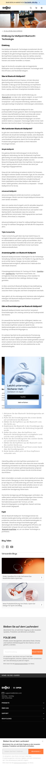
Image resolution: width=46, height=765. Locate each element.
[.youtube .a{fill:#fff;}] (11, 547)
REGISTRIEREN (37, 652)
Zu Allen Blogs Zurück (13, 31)
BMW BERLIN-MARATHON (15, 2)
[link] (23, 687)
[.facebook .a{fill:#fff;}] (7, 547)
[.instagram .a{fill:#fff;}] (3, 547)
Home (4, 675)
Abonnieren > (36, 751)
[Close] (39, 358)
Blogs (10, 675)
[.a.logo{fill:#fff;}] (7, 7)
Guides (17, 675)
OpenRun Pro (10, 274)
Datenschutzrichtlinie (20, 763)
